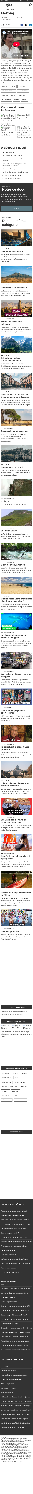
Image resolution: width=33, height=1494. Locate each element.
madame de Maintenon (10, 1086)
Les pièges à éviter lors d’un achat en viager (15, 1288)
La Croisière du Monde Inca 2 (12, 155)
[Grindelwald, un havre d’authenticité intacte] (16, 344)
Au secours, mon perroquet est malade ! (14, 1211)
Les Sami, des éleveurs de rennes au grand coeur (13, 821)
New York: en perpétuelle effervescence (13, 711)
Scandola (5, 1073)
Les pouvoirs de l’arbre (8, 1388)
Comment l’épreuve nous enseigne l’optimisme (16, 1401)
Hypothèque (6, 1077)
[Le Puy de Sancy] (16, 517)
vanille (15, 1073)
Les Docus (9, 1461)
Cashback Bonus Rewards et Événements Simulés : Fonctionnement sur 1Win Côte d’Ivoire (15, 1337)
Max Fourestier (20, 1100)
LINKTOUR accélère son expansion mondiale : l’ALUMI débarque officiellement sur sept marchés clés (16, 1333)
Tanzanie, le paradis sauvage (14, 431)
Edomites (15, 1091)
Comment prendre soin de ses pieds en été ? (15, 1306)
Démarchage (6, 1082)
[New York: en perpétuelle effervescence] (16, 697)
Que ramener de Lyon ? (12, 467)
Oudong (22, 95)
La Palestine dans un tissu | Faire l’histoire (15, 1259)
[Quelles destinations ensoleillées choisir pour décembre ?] (16, 585)
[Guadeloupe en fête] (16, 918)
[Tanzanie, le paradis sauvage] (16, 417)
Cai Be (13, 86)
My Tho (13, 95)
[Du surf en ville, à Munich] (16, 551)
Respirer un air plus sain (9, 1268)
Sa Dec (16, 100)
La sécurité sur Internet (8, 1255)
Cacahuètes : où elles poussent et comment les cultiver (16, 1319)
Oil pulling (6, 1095)
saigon (24, 100)
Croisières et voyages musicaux (12, 169)
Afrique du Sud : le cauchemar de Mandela (15, 1220)
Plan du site (18, 1461)
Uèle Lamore (6, 1100)
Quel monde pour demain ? (10, 1233)
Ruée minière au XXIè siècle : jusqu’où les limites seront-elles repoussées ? (15, 1415)
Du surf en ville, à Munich (13, 565)
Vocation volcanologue (8, 1370)
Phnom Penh (6, 100)
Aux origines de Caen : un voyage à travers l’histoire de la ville (15, 1341)
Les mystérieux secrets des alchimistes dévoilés (13, 1229)
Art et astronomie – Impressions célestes (14, 1246)
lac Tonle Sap (23, 91)
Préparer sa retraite (7, 1392)
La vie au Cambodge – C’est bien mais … (16, 172)
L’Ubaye (5, 501)
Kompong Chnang (8, 91)
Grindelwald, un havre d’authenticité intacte (11, 359)
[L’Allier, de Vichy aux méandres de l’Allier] (16, 879)
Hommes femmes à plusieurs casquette (14, 1375)
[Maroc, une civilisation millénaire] (16, 308)
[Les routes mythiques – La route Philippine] (16, 660)
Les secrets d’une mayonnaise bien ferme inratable (14, 1293)
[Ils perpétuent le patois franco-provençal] (16, 733)
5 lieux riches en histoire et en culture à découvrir (15, 784)
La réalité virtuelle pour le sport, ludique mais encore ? (15, 1264)
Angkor (5, 86)
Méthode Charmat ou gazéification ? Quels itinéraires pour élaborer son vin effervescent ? (16, 1397)
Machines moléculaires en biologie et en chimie (16, 1241)
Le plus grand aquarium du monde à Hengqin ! (13, 636)
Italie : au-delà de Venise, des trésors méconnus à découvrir (15, 395)
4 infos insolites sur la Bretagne (12, 175)
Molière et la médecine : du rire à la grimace (15, 1419)
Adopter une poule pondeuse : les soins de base (15, 1311)
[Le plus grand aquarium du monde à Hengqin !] (16, 622)
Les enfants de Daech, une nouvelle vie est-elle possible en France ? (16, 1224)
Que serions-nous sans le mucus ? (12, 1272)
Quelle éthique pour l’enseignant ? (12, 1379)
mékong (5, 95)
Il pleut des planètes (7, 1384)
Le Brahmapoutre (8, 152)
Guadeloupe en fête (10, 931)
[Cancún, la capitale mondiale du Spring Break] (16, 842)
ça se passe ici (18, 1014)
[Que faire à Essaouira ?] (16, 238)
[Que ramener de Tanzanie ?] (16, 274)
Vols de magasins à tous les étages (12, 1215)
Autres (3, 19)
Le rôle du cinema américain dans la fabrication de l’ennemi (16, 1423)
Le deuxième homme (8, 1250)
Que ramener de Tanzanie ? (14, 288)
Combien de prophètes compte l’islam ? (14, 1315)
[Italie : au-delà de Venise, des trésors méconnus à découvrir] (16, 381)
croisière (22, 86)
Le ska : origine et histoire (9, 1302)
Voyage (8, 19)
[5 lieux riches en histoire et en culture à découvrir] (16, 770)
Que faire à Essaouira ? (12, 251)
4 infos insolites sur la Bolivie (11, 178)
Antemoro (25, 1073)
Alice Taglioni (20, 1082)
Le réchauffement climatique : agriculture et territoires (15, 1237)
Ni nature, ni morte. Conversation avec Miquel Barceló (16, 1406)
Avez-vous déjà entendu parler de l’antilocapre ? (16, 1350)
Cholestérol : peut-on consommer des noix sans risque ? (16, 1328)
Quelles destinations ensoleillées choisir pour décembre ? (16, 600)
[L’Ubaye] (16, 488)
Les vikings (4, 1366)
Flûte (16, 1095)
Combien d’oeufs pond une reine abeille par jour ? (15, 1346)
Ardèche (5, 1091)
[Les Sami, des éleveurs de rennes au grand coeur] (16, 806)
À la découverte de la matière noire (12, 1427)
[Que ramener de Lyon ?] (16, 454)
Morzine (24, 1086)
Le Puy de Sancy (9, 531)
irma (16, 1077)
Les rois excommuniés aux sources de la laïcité (16, 1410)
